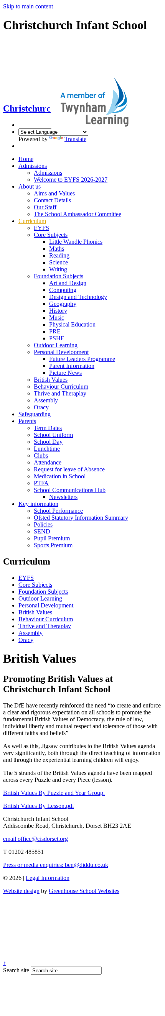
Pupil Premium (52, 538)
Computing (62, 290)
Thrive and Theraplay (60, 393)
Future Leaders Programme (82, 359)
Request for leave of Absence (69, 469)
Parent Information (71, 366)
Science (58, 262)
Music (56, 317)
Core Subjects (51, 234)
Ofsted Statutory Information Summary (81, 517)
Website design (21, 891)
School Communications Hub (70, 490)
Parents (27, 421)
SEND (42, 531)
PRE (55, 331)
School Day (48, 441)
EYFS (41, 228)
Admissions (32, 165)
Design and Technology (78, 297)
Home (25, 159)
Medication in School (60, 476)
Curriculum (32, 221)
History (58, 310)
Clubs (41, 455)
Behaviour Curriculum (61, 386)
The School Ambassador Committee (77, 214)
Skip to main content (28, 6)
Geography (62, 303)
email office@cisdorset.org (35, 838)
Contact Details (52, 200)
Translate (75, 139)
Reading (59, 255)
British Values (51, 379)
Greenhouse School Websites (84, 891)
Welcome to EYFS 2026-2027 (70, 179)
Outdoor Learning (56, 345)
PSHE (56, 338)
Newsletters (63, 497)
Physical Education (72, 324)
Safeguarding (34, 414)
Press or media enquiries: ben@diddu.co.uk (55, 865)
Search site (16, 970)
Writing (58, 269)
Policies (43, 524)
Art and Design (67, 283)
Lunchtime (47, 448)
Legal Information (47, 878)
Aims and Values (54, 193)
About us (29, 186)
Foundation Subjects (58, 276)
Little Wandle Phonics (75, 241)
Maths (56, 248)
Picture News (65, 372)
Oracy (41, 407)
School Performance (58, 510)
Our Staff (45, 207)
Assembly (46, 400)
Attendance (47, 462)
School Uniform (53, 435)
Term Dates (48, 428)
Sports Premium (53, 545)
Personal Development (61, 352)
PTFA (41, 483)
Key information (38, 504)
